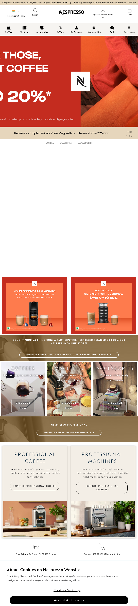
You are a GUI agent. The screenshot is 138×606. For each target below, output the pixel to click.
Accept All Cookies (69, 600)
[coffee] (69, 81)
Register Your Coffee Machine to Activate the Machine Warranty (69, 354)
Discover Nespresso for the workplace (69, 432)
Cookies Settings (67, 590)
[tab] (49, 143)
